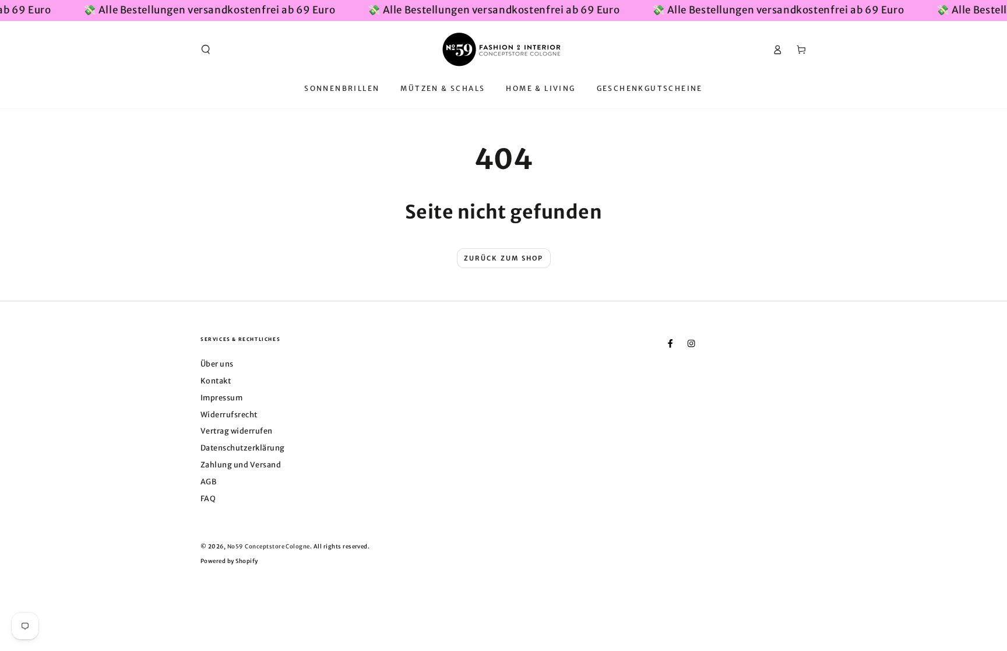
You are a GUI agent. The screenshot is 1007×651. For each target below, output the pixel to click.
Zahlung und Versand (240, 464)
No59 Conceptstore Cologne (268, 546)
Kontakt (215, 380)
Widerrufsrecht (229, 414)
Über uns (217, 363)
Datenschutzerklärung (242, 447)
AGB (208, 481)
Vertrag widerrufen (236, 430)
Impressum (221, 397)
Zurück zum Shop (504, 258)
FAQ (208, 498)
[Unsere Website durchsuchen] (205, 49)
